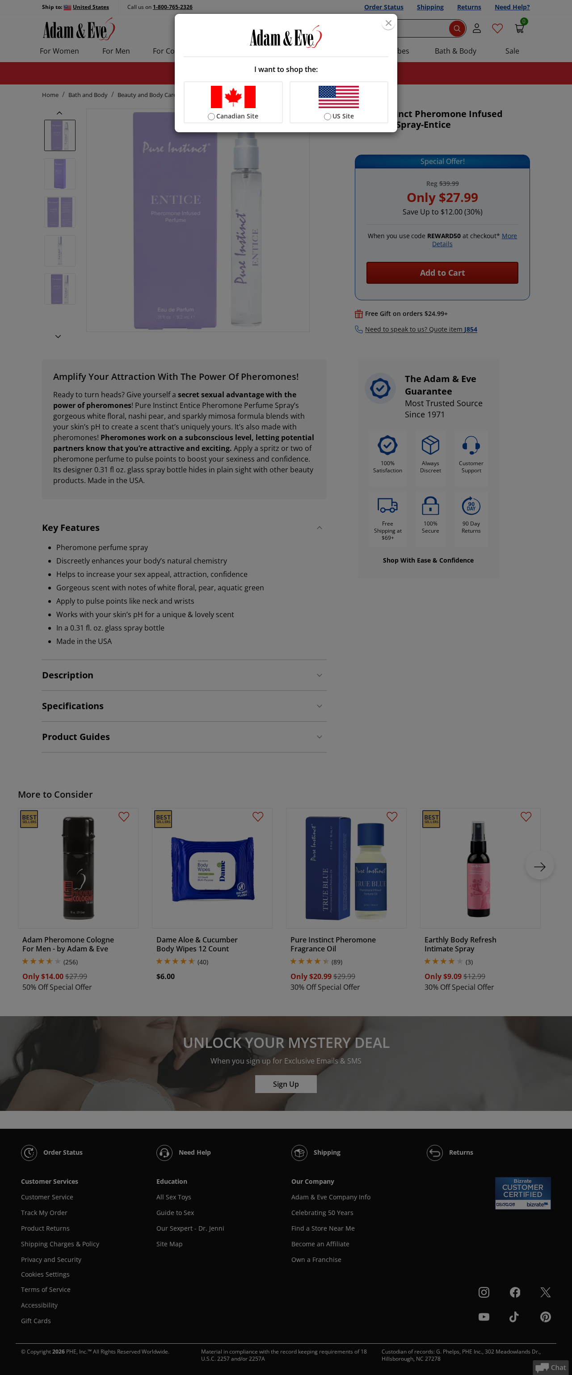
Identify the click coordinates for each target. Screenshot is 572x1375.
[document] (286, 73)
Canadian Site (237, 116)
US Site (343, 116)
